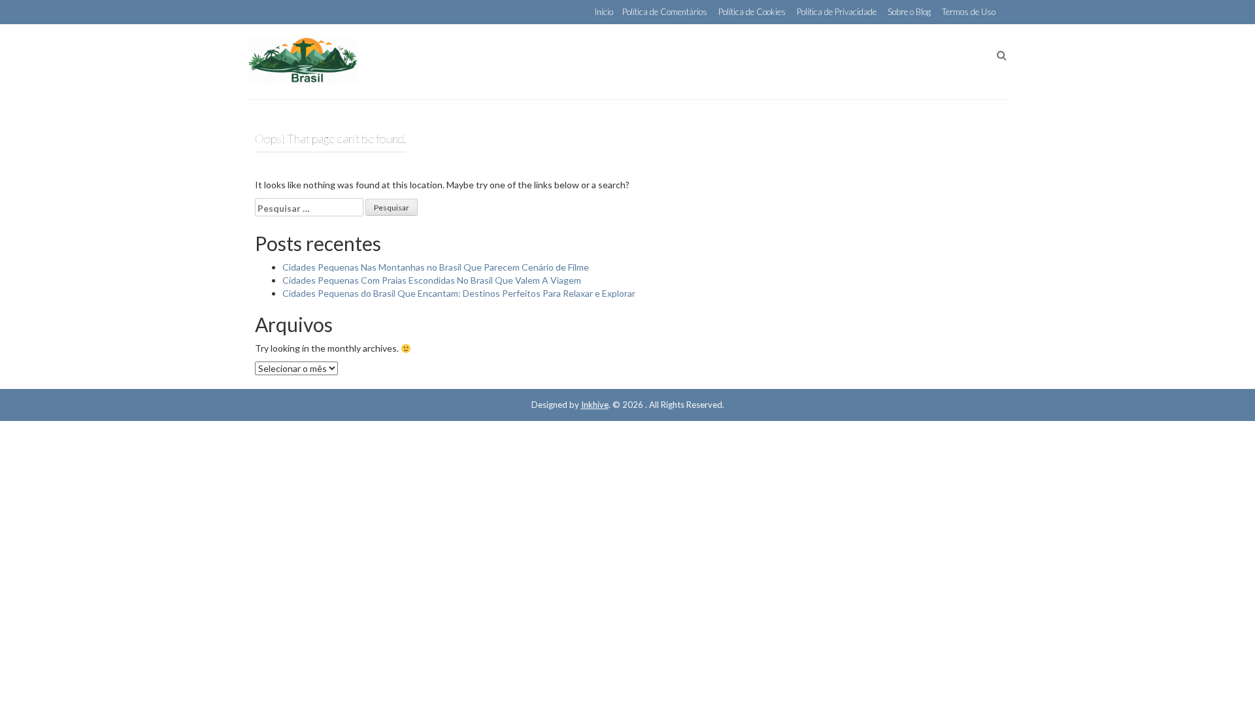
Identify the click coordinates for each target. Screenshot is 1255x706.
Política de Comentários (664, 12)
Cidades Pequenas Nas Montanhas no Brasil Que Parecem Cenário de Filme (435, 267)
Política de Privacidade (837, 12)
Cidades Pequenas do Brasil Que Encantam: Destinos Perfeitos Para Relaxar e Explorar (458, 293)
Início (604, 12)
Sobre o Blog (909, 12)
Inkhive (595, 404)
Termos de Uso (969, 12)
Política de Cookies (752, 12)
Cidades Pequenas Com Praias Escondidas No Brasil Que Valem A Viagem (431, 280)
